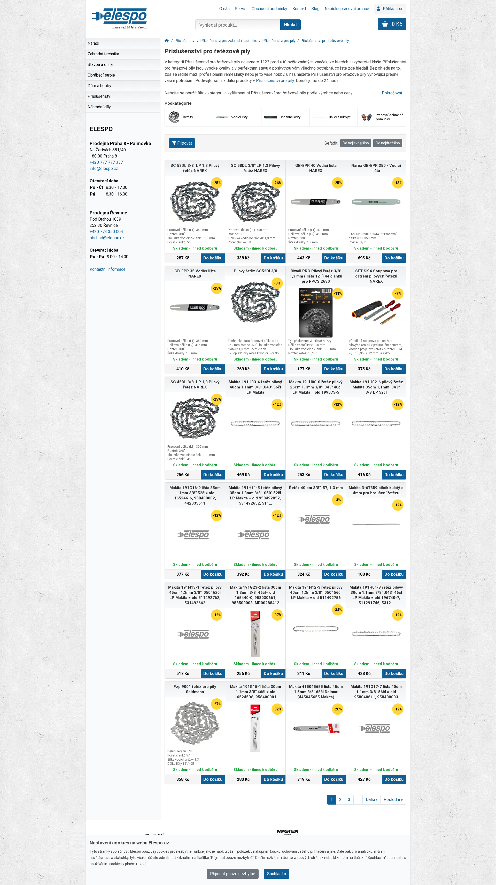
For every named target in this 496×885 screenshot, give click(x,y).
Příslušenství (185, 41)
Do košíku (212, 258)
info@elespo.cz (104, 168)
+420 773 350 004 (106, 231)
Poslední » (393, 799)
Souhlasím (276, 873)
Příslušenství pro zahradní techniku (228, 41)
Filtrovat (184, 143)
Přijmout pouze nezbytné (232, 873)
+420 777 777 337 (106, 162)
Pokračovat (392, 93)
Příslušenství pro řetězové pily (325, 41)
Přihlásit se (393, 8)
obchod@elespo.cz (107, 237)
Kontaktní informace (108, 269)
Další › (371, 799)
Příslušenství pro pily (279, 41)
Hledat (290, 24)
